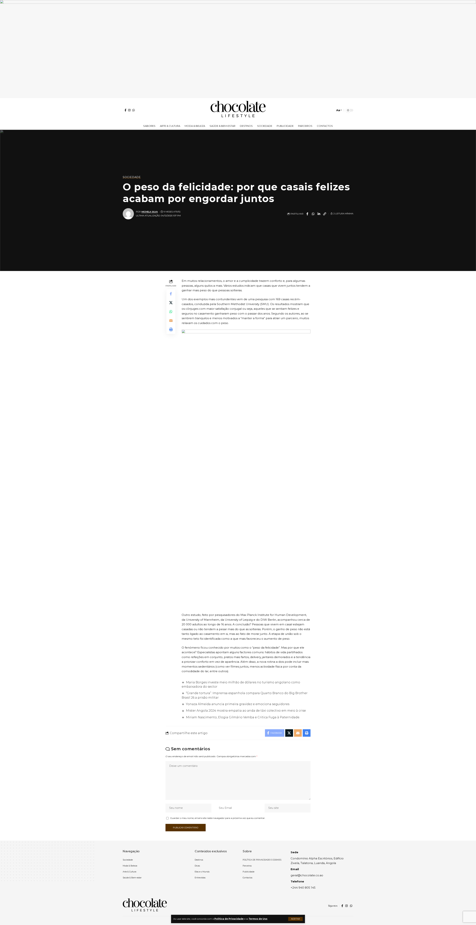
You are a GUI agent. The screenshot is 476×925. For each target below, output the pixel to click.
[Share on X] (170, 302)
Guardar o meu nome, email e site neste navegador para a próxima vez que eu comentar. (217, 818)
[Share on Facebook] (307, 214)
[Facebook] (125, 110)
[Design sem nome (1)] (238, 49)
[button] (295, 919)
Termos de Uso (258, 918)
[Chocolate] (238, 110)
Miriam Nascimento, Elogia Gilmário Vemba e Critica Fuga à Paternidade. (243, 717)
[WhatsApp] (133, 110)
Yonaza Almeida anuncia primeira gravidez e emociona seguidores (237, 704)
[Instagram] (129, 110)
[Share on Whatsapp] (313, 214)
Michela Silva (149, 211)
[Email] (170, 320)
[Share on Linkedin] (318, 214)
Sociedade (132, 177)
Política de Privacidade (229, 918)
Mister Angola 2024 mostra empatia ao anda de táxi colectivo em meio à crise (246, 710)
